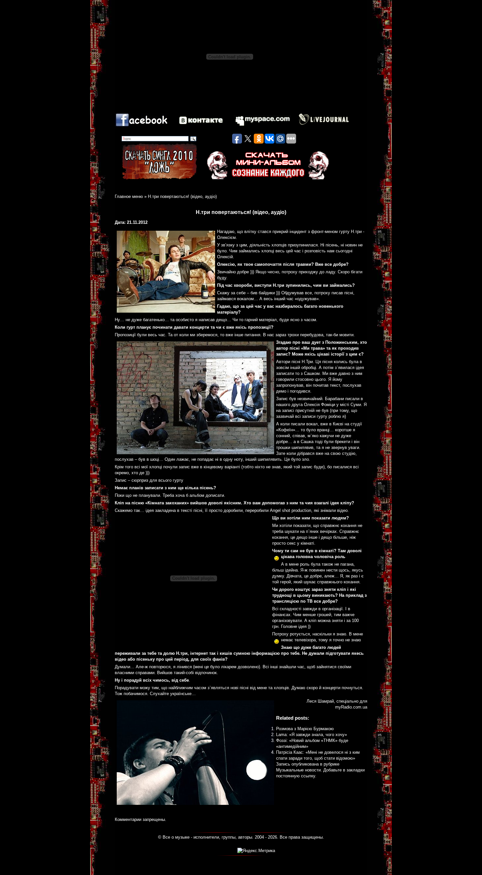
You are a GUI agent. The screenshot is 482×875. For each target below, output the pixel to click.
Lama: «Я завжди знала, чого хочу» (311, 734)
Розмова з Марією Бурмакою (305, 728)
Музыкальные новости (298, 770)
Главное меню (129, 196)
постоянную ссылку (295, 775)
